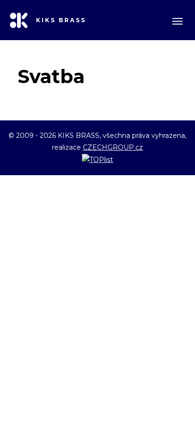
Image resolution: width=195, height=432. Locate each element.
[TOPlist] (97, 159)
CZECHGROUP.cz (113, 147)
